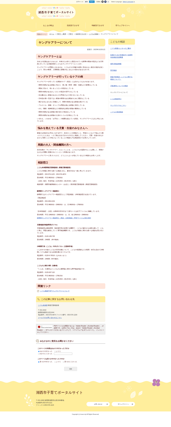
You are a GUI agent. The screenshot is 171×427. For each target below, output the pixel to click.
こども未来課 (43, 305)
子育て (70, 34)
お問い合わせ (98, 404)
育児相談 (113, 70)
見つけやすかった (46, 362)
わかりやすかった (46, 351)
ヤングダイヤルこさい (118, 105)
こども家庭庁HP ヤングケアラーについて (55, 291)
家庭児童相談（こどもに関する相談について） (121, 78)
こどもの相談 (93, 34)
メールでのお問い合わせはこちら (50, 318)
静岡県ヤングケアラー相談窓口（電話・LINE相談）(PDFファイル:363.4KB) (64, 218)
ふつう (58, 351)
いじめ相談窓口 (115, 99)
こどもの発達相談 (116, 112)
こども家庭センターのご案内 (120, 48)
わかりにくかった (46, 353)
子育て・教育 (61, 34)
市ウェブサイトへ (123, 404)
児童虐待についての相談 (119, 86)
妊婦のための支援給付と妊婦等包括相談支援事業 (121, 56)
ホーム (51, 34)
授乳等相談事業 (115, 64)
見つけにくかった (70, 362)
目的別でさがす (81, 34)
